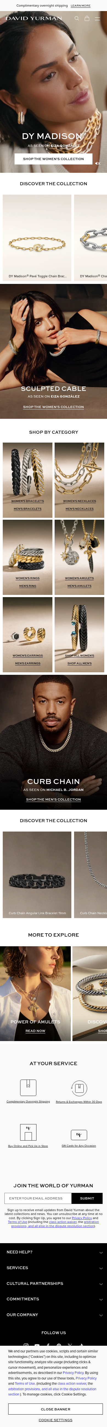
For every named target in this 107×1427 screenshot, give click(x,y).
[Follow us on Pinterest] (59, 1345)
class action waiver (63, 1221)
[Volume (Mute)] (98, 163)
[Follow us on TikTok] (80, 1345)
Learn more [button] (81, 5)
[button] (53, 1252)
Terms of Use (17, 1221)
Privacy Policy (82, 1218)
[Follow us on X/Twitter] (69, 1345)
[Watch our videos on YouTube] (37, 1345)
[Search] (77, 18)
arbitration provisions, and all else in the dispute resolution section (55, 1223)
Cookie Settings (55, 1420)
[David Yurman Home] (34, 18)
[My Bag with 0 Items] (87, 18)
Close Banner (55, 1409)
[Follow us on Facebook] (48, 1345)
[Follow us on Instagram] (26, 1345)
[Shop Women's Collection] (53, 92)
